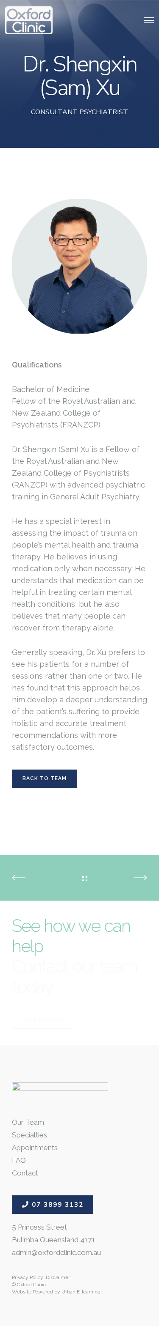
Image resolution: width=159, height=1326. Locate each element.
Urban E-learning (80, 1292)
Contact (25, 1173)
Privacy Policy (27, 1277)
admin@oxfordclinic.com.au (56, 1252)
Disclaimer (58, 1277)
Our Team (28, 1122)
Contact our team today (74, 976)
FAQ (19, 1160)
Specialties (29, 1135)
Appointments (35, 1147)
